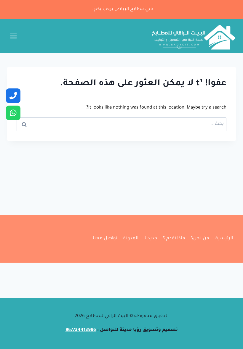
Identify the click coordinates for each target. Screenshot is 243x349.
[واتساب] (13, 113)
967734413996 (80, 330)
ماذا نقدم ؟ (174, 238)
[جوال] (13, 95)
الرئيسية (224, 238)
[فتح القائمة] (13, 36)
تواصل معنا (105, 238)
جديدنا (151, 238)
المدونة (130, 238)
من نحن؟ (200, 238)
